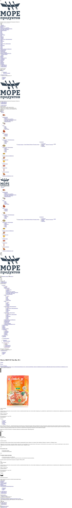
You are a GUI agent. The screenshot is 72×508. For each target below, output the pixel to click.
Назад (6, 286)
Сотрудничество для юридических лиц (6, 486)
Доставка (3, 424)
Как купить (4, 422)
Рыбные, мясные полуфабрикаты (36, 366)
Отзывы (3, 421)
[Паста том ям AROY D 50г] (17, 407)
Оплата (3, 423)
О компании (6, 331)
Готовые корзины (3, 485)
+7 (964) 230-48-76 (3, 105)
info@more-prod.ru (4, 74)
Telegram (3, 78)
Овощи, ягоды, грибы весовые (11, 314)
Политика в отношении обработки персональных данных (11, 498)
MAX (3, 79)
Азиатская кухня (44, 366)
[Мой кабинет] (0, 254)
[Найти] (1, 24)
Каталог (5, 287)
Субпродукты (55, 366)
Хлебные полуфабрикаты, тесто (62, 366)
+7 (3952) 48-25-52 (4, 491)
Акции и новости (3, 483)
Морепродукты (8, 289)
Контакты (2, 481)
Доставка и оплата (3, 482)
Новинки (1, 484)
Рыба (7, 296)
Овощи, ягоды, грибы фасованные (12, 308)
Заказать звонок (7, 347)
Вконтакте (4, 77)
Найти (2, 501)
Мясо (8, 366)
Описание (4, 420)
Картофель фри (50, 366)
